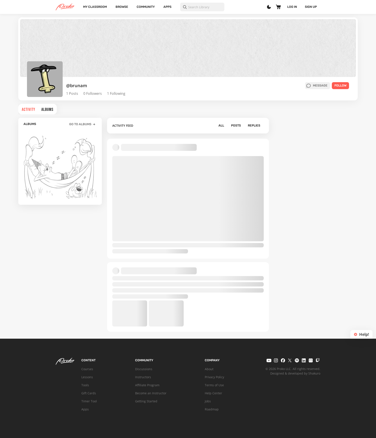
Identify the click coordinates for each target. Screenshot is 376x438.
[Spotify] (296, 360)
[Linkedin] (303, 360)
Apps (167, 7)
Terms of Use (214, 385)
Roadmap (212, 409)
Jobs (208, 401)
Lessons (87, 377)
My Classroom (95, 7)
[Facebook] (282, 360)
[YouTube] (269, 360)
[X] (289, 360)
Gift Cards (88, 393)
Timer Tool (89, 401)
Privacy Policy (214, 377)
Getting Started (146, 401)
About (209, 369)
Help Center (213, 393)
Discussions (143, 369)
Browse (122, 7)
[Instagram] (276, 360)
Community (146, 7)
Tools (85, 385)
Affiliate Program (147, 385)
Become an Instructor (150, 393)
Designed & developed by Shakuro (295, 373)
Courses (87, 369)
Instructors (143, 377)
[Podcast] (310, 360)
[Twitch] (317, 360)
